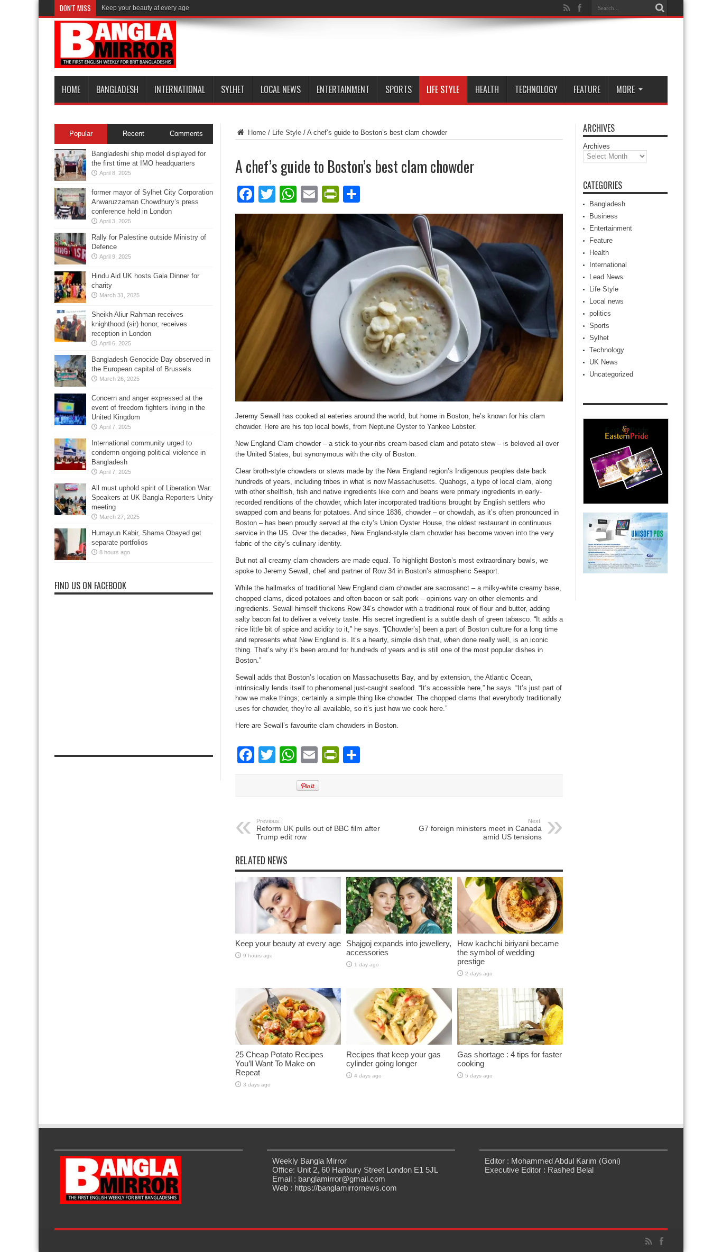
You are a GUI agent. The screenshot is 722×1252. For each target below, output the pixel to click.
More (625, 89)
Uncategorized (611, 374)
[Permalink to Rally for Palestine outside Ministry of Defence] (70, 262)
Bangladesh (117, 89)
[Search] (660, 8)
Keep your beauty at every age (288, 943)
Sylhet (233, 89)
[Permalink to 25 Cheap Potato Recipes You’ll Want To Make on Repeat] (288, 1042)
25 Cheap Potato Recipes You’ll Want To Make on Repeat (279, 1063)
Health (487, 89)
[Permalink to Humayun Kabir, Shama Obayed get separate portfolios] (70, 558)
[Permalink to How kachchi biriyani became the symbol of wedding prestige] (510, 931)
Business (603, 216)
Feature (586, 89)
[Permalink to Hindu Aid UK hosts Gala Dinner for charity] (70, 301)
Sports (398, 89)
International (179, 89)
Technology (536, 89)
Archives (596, 146)
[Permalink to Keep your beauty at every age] (288, 931)
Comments (186, 134)
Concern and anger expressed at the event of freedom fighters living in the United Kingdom (148, 407)
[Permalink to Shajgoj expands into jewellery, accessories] (399, 931)
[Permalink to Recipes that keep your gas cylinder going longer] (399, 1042)
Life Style (443, 89)
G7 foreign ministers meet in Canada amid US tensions (480, 829)
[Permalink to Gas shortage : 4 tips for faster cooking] (510, 1042)
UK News (603, 362)
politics (600, 313)
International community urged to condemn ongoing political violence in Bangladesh (148, 452)
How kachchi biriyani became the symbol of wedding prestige (508, 952)
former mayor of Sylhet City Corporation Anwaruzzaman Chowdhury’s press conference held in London (152, 201)
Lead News (606, 277)
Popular (80, 134)
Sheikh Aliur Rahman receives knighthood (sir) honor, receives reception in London (139, 323)
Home (71, 89)
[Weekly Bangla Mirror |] (115, 60)
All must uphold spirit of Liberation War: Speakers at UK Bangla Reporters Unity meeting (152, 497)
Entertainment (343, 89)
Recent (133, 134)
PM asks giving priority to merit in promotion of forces (176, 8)
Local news (281, 89)
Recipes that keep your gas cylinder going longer (393, 1059)
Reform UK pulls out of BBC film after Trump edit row (318, 829)
